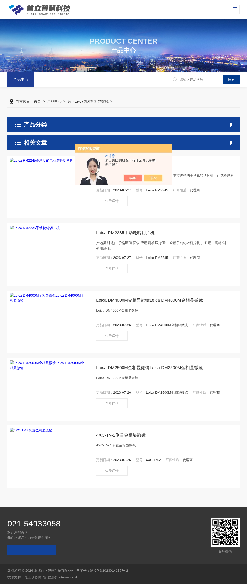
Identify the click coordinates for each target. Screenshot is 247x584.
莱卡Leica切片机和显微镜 (88, 101)
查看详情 (112, 201)
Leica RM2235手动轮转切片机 (125, 232)
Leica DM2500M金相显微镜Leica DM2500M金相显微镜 (149, 367)
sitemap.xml (68, 577)
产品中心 (20, 79)
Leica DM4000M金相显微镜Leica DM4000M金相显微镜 (149, 300)
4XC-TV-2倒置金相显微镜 (121, 435)
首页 (37, 101)
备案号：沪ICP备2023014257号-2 (102, 570)
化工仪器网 (32, 577)
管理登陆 (50, 577)
